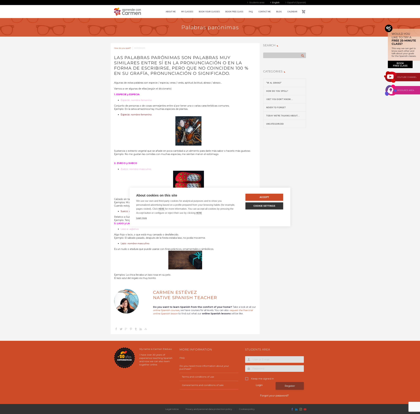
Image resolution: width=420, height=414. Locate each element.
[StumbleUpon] (145, 329)
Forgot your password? (274, 395)
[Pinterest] (131, 329)
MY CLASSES (187, 11)
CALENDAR (292, 11)
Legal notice (172, 409)
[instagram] (300, 409)
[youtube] (305, 409)
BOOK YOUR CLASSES (209, 11)
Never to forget (276, 107)
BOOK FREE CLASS (234, 11)
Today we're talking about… (283, 115)
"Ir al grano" (274, 82)
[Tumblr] (136, 329)
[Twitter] (121, 329)
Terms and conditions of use (198, 376)
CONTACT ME (264, 11)
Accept (264, 197)
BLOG (279, 11)
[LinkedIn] (140, 329)
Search (302, 56)
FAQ (251, 11)
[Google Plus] (126, 329)
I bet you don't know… (279, 99)
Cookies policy (247, 409)
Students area (256, 2)
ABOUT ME (171, 11)
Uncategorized (275, 123)
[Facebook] (116, 329)
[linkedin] (296, 409)
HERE (161, 209)
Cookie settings (264, 206)
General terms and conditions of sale (203, 385)
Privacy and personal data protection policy (209, 409)
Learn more (141, 218)
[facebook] (292, 409)
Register (290, 385)
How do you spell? (122, 48)
